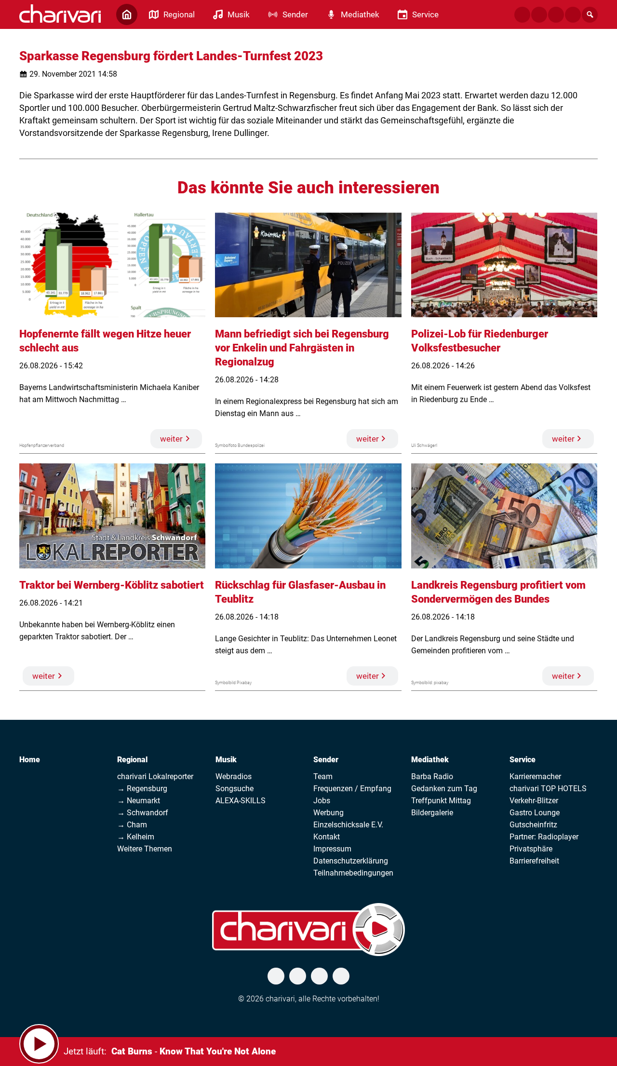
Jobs (321, 800)
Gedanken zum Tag (444, 788)
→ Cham (132, 824)
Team (323, 776)
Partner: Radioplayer (544, 836)
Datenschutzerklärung (350, 860)
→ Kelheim (135, 836)
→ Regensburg (142, 788)
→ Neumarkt (138, 800)
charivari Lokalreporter (155, 776)
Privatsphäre (531, 848)
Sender (325, 759)
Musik (226, 759)
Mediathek (430, 759)
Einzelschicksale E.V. (348, 824)
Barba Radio (432, 776)
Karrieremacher (535, 776)
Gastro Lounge (535, 812)
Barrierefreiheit (534, 860)
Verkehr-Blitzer (534, 800)
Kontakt (326, 836)
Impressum (332, 848)
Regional (132, 759)
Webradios (233, 776)
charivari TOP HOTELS (548, 788)
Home (29, 759)
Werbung (328, 812)
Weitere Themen (144, 848)
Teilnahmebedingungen (353, 872)
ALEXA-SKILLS (240, 800)
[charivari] (60, 13)
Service (523, 759)
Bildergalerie (432, 812)
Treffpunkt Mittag (441, 800)
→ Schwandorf (142, 812)
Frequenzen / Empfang (352, 788)
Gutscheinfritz (533, 824)
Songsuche (234, 788)
